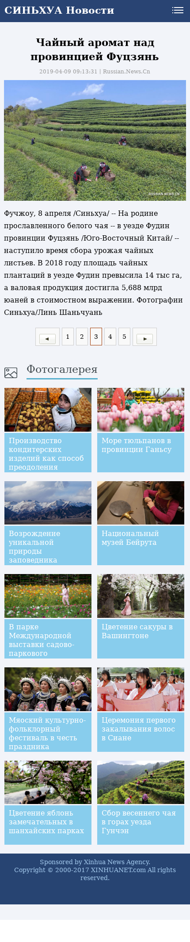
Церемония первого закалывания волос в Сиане (139, 729)
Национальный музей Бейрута (130, 538)
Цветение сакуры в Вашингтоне (137, 631)
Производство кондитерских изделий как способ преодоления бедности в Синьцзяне (46, 463)
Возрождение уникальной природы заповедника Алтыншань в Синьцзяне (34, 555)
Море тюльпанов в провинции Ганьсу (136, 445)
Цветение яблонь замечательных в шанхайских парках (46, 822)
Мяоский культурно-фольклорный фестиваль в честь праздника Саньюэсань (47, 738)
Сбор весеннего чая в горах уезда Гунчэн (139, 822)
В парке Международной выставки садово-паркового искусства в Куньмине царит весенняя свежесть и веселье (48, 658)
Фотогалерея (62, 369)
